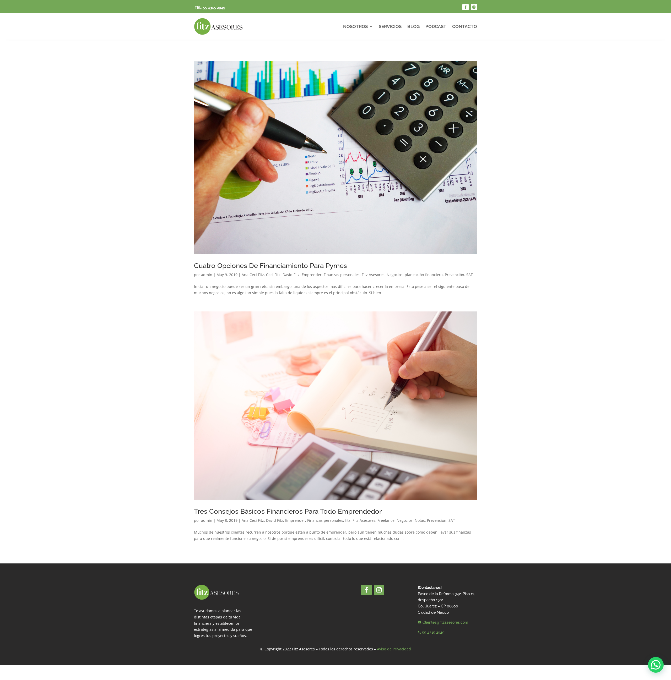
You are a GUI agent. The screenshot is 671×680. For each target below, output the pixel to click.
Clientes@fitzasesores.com (445, 622)
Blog (413, 26)
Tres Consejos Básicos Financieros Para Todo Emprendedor (288, 511)
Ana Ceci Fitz (253, 274)
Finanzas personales (342, 274)
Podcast (435, 26)
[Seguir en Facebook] (465, 7)
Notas (420, 520)
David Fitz (291, 274)
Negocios (395, 274)
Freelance (385, 520)
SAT (469, 274)
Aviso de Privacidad (394, 648)
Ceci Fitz (273, 274)
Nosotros (355, 26)
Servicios (390, 26)
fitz (347, 520)
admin (206, 274)
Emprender (312, 274)
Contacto (464, 26)
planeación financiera (424, 274)
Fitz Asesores (373, 274)
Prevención (454, 274)
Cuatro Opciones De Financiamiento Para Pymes (270, 266)
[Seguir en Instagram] (474, 7)
